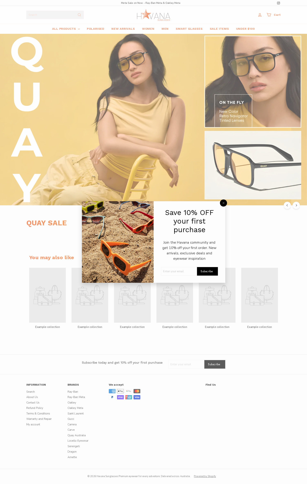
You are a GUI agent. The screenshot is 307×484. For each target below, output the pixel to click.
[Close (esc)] (223, 203)
